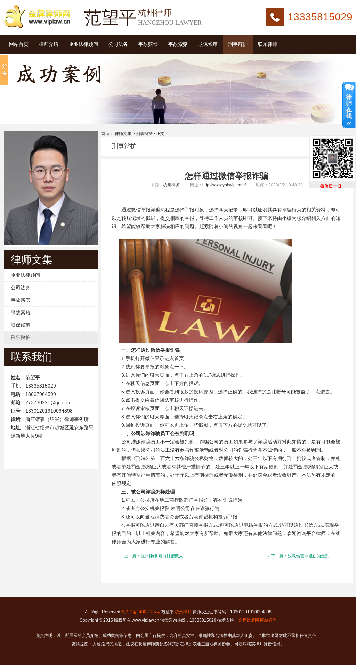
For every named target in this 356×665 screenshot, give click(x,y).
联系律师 (267, 44)
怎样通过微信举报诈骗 (226, 175)
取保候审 (208, 44)
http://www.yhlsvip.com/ (224, 185)
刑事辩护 (238, 44)
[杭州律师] (37, 26)
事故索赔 (178, 44)
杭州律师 (171, 185)
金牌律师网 (248, 620)
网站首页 (19, 44)
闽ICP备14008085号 (140, 611)
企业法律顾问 (83, 44)
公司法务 (118, 44)
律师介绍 (48, 44)
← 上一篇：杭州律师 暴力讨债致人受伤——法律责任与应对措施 (178, 556)
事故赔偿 (148, 44)
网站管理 (268, 620)
